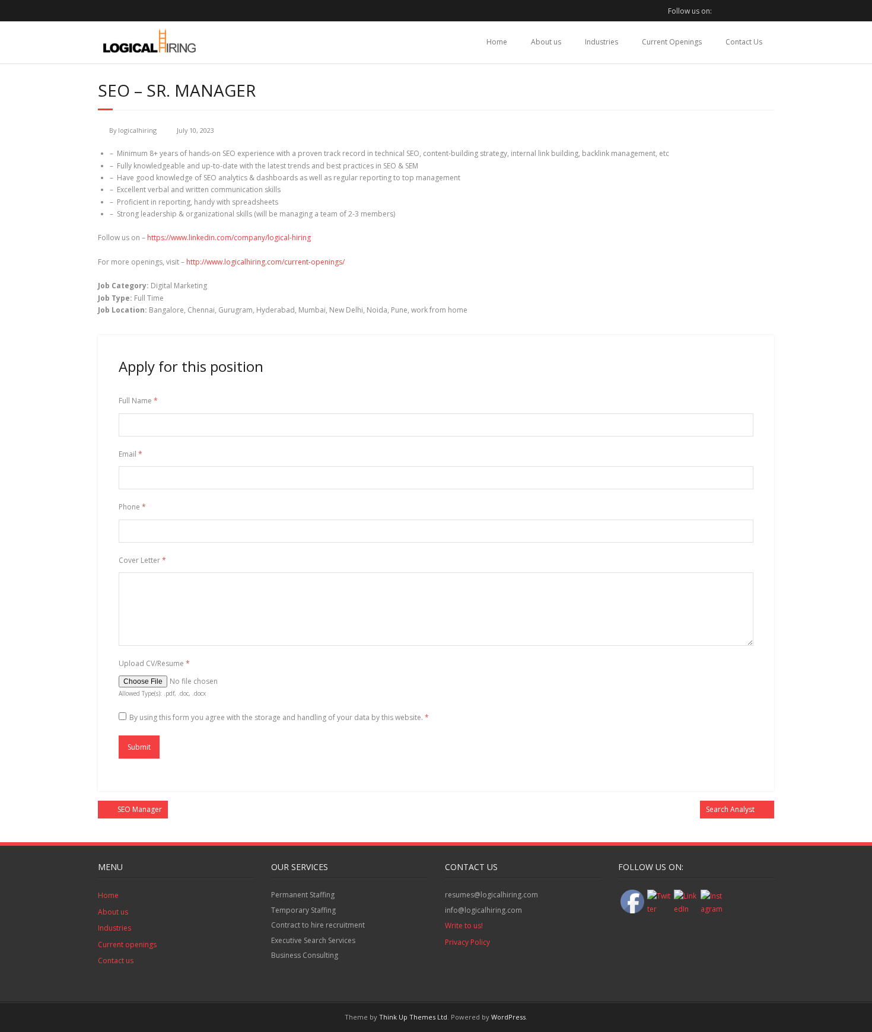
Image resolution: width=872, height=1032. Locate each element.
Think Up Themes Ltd (413, 1016)
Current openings (127, 944)
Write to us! (464, 925)
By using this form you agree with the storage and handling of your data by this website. (279, 717)
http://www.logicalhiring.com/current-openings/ (265, 262)
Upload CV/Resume (154, 663)
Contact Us (743, 42)
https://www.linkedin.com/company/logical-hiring (229, 237)
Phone (132, 507)
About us (546, 42)
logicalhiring (137, 130)
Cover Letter (142, 560)
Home (496, 42)
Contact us (115, 960)
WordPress (508, 1016)
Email (130, 454)
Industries (601, 42)
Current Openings (672, 42)
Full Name (138, 401)
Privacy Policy (467, 942)
